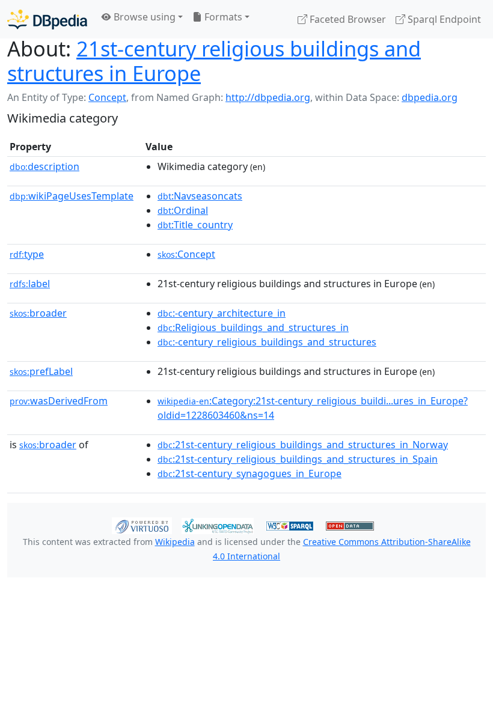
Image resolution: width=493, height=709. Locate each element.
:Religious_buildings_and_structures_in (253, 327)
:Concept (186, 254)
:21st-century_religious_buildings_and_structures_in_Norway (303, 444)
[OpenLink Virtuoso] (142, 525)
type (27, 254)
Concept (107, 97)
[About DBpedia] (47, 19)
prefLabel (41, 371)
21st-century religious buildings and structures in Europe (214, 60)
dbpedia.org (430, 97)
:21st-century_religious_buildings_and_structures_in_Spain (298, 459)
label (30, 283)
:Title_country (195, 224)
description (44, 166)
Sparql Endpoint (443, 19)
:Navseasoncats (200, 195)
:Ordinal (183, 210)
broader (38, 313)
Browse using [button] (143, 16)
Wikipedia (175, 541)
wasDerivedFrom (59, 400)
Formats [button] (222, 16)
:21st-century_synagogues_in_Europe (249, 473)
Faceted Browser (346, 19)
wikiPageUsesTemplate (71, 195)
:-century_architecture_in (222, 313)
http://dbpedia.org (267, 97)
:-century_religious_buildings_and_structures (267, 341)
